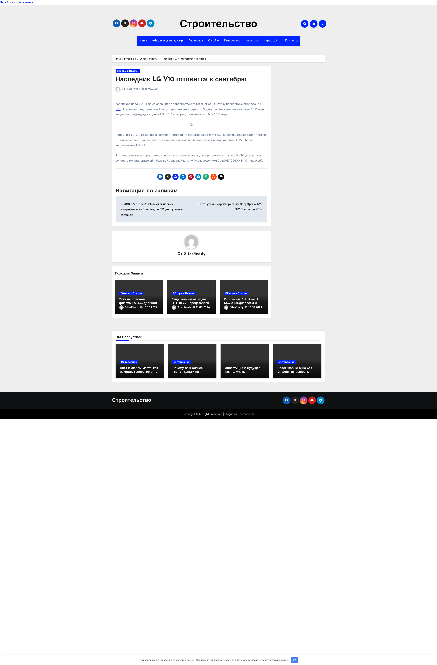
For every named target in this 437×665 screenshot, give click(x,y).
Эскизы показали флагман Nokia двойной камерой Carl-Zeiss (138, 303)
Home (143, 40)
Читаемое (252, 40)
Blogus (228, 414)
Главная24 (196, 40)
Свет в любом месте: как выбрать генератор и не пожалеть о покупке (139, 372)
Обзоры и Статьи (127, 71)
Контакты (291, 40)
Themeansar (246, 414)
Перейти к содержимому (16, 2)
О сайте (213, 40)
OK (294, 660)
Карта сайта (272, 40)
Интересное (232, 40)
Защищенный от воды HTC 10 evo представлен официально (190, 303)
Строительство (218, 24)
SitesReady (133, 88)
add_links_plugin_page (168, 40)
